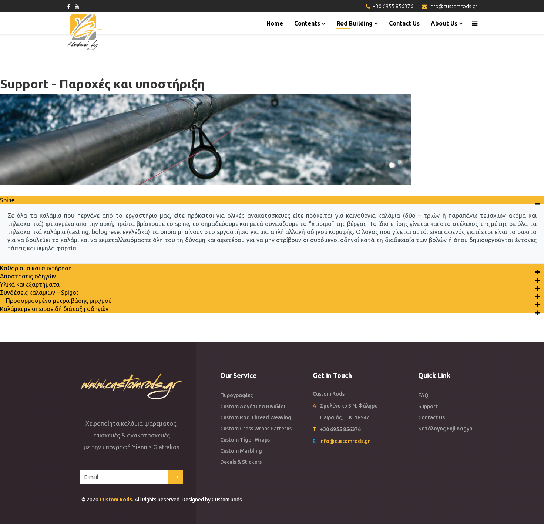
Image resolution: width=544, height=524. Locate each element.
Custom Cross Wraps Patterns (256, 429)
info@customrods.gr (453, 6)
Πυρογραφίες (236, 395)
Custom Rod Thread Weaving (255, 417)
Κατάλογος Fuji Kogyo (445, 429)
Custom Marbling (241, 451)
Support (428, 406)
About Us (444, 23)
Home (274, 23)
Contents (307, 23)
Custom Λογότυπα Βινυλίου (253, 406)
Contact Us (404, 23)
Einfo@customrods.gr (341, 441)
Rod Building (354, 23)
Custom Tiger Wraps (245, 440)
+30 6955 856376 (392, 6)
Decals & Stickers (241, 462)
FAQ (423, 395)
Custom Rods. (117, 500)
